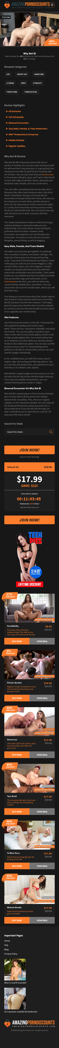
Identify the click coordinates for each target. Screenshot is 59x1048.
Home (7, 940)
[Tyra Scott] (29, 778)
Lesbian (10, 83)
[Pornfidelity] (29, 607)
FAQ (6, 945)
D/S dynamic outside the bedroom (20, 1011)
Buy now (17, 641)
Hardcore (39, 74)
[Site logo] (27, 4)
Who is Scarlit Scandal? (15, 982)
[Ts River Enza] (29, 834)
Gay (8, 74)
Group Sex (22, 74)
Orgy (23, 83)
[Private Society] (29, 664)
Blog (6, 949)
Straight (37, 83)
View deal (42, 641)
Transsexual (30, 92)
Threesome (11, 92)
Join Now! (29, 450)
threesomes (48, 174)
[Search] (51, 431)
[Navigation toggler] (52, 4)
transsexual (9, 281)
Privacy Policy (10, 953)
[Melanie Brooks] (29, 889)
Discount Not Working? (29, 457)
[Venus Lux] (29, 721)
